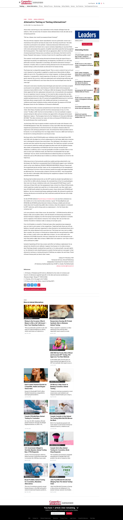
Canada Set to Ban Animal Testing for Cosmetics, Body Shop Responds (59, 450)
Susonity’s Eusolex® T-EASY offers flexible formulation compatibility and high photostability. (35, 392)
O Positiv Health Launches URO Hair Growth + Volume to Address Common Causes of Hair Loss (83, 56)
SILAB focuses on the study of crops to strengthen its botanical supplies (84, 65)
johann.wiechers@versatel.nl (65, 266)
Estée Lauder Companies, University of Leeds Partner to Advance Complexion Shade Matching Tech (83, 74)
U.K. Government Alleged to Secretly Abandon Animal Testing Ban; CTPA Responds (36, 450)
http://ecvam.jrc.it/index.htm (46, 199)
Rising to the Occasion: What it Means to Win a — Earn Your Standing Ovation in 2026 (35, 323)
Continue (69, 513)
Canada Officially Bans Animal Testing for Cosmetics (35, 417)
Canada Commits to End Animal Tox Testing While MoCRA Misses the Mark (61, 418)
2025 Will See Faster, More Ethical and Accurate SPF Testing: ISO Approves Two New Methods (61, 355)
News (76, 88)
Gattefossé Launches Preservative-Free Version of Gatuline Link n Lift (83, 115)
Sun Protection (54, 350)
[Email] (25, 285)
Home (25, 19)
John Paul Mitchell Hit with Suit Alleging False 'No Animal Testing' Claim (61, 482)
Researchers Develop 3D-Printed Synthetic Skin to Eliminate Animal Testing (61, 323)
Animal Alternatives (39, 19)
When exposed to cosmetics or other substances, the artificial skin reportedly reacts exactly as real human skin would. (60, 329)
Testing (30, 19)
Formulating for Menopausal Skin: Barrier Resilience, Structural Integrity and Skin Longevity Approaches (83, 83)
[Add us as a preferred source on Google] (38, 285)
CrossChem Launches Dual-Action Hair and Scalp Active (82, 107)
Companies (77, 70)
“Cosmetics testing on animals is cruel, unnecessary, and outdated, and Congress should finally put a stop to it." (61, 392)
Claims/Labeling (54, 476)
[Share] (28, 285)
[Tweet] (35, 285)
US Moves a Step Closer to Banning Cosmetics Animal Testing (59, 386)
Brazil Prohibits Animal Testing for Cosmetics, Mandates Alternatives (35, 482)
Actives (76, 79)
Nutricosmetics (78, 53)
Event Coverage (28, 318)
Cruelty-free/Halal (55, 381)
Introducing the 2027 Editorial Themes (84, 91)
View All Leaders (87, 44)
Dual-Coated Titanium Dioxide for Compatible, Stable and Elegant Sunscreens (36, 386)
